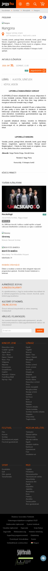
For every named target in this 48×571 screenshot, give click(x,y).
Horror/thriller (30, 479)
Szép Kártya (38, 528)
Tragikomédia (30, 419)
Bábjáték (29, 374)
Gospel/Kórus (7, 370)
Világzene (5, 362)
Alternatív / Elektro (8, 374)
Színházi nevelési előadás (35, 412)
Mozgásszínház (31, 389)
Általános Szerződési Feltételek (22, 517)
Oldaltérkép (35, 535)
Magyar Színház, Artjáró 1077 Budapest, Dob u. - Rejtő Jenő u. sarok (21, 34)
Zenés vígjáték (31, 377)
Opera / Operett (7, 357)
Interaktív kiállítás (32, 444)
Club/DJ (5, 372)
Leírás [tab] (5, 79)
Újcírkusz (29, 397)
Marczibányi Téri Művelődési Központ (15, 254)
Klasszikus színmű (33, 382)
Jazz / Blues (6, 355)
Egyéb (28, 347)
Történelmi (29, 432)
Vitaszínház (30, 417)
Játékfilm (29, 489)
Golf (3, 472)
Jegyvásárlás (36, 71)
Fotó (27, 452)
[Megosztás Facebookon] (44, 17)
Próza (28, 384)
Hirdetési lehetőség (36, 532)
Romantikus (30, 492)
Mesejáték (29, 360)
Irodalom (29, 394)
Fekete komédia (31, 409)
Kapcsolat (24, 528)
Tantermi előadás (32, 407)
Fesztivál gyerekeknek (10, 442)
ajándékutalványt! (12, 287)
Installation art (31, 454)
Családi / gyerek (7, 350)
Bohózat (29, 402)
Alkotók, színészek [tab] (22, 79)
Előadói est (30, 372)
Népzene (5, 365)
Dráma (28, 362)
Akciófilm (29, 499)
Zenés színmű (31, 367)
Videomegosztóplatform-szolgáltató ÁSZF (23, 520)
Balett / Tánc (30, 355)
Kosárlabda (6, 469)
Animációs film (31, 482)
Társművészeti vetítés (34, 477)
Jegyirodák (7, 532)
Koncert (4, 434)
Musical (28, 352)
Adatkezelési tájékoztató (15, 524)
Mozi (28, 465)
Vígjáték (29, 350)
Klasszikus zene (8, 347)
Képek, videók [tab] (11, 84)
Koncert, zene (9, 343)
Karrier (33, 539)
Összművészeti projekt (10, 439)
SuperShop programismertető (17, 535)
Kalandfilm (29, 487)
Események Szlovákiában (19, 539)
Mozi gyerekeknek (32, 504)
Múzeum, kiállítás (35, 428)
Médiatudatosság (20, 532)
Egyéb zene (6, 352)
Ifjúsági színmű (31, 392)
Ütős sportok (6, 474)
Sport (5, 465)
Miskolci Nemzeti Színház (11, 240)
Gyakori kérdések (33, 524)
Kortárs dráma (31, 379)
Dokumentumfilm (32, 474)
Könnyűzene (6, 367)
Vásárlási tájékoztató (10, 528)
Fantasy (29, 497)
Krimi (28, 399)
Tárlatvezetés (31, 437)
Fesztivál (7, 428)
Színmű (28, 370)
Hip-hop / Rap (7, 379)
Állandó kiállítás (31, 434)
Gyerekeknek (30, 449)
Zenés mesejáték (32, 387)
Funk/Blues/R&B (8, 377)
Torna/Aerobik (7, 477)
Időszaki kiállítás (32, 439)
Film (3, 432)
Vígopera (29, 414)
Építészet (29, 447)
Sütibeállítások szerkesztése (17, 543)
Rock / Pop (6, 360)
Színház (30, 343)
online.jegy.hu (9, 304)
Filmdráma (29, 472)
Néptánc (29, 404)
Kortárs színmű (31, 365)
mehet (39, 330)
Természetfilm (31, 501)
